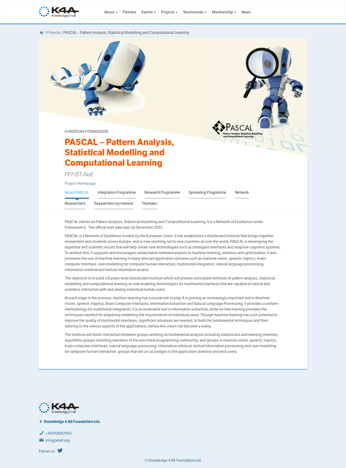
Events (147, 12)
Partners (129, 12)
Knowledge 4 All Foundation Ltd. (72, 421)
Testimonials (193, 12)
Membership (223, 12)
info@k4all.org (57, 440)
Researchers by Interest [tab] (113, 203)
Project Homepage (80, 183)
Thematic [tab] (149, 203)
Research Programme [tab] (162, 192)
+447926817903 (58, 433)
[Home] (41, 32)
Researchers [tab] (75, 203)
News (246, 12)
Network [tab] (242, 192)
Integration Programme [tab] (117, 192)
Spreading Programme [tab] (207, 192)
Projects (168, 12)
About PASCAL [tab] (77, 192)
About (109, 12)
